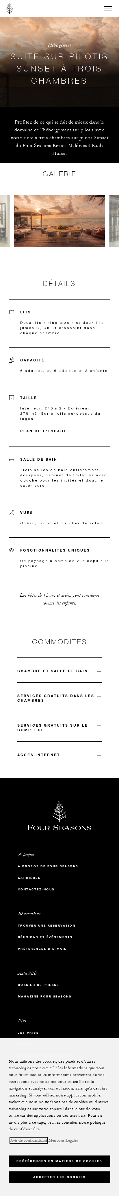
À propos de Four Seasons (48, 866)
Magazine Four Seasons (45, 996)
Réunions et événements (45, 937)
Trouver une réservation (47, 925)
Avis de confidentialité (28, 1140)
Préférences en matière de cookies (59, 1161)
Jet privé (28, 1033)
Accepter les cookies (59, 1177)
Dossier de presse (38, 985)
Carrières (29, 878)
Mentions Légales (63, 1140)
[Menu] (108, 8)
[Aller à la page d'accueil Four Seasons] (10, 8)
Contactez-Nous (36, 889)
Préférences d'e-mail (42, 949)
